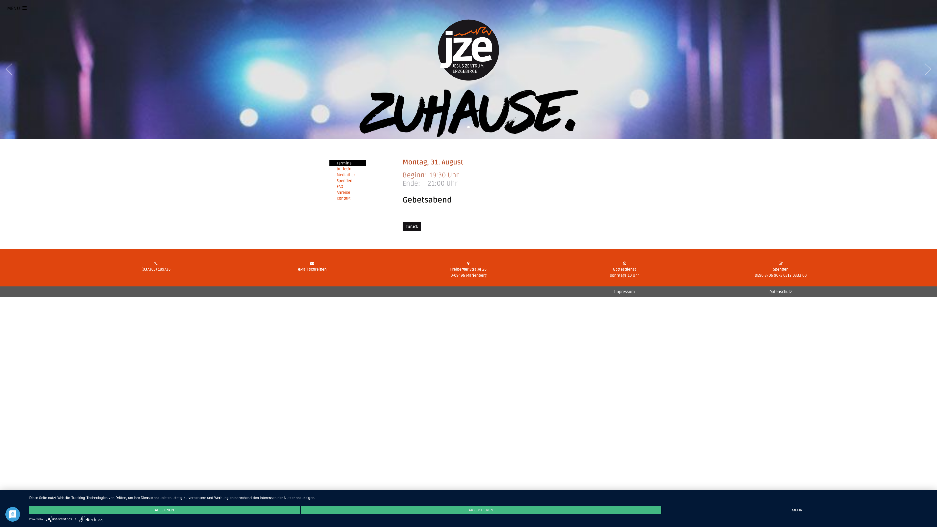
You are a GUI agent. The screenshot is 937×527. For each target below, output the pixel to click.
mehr (797, 510)
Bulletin (344, 169)
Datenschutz (780, 291)
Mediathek (346, 174)
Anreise (343, 192)
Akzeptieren (480, 510)
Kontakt (344, 198)
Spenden (344, 180)
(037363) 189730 (156, 269)
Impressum (624, 291)
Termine (344, 163)
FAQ (340, 186)
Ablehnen (164, 510)
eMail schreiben (312, 269)
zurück (412, 226)
